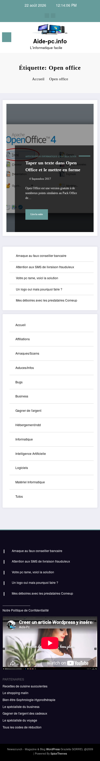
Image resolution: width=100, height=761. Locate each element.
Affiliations (22, 339)
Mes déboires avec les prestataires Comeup (46, 300)
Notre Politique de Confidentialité (26, 610)
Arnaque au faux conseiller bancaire (41, 255)
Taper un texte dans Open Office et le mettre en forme (52, 166)
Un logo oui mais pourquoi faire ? (39, 289)
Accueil (20, 325)
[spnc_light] (93, 38)
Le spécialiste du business (21, 706)
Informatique (49, 156)
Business (21, 396)
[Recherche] (85, 38)
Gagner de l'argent (28, 410)
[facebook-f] (47, 15)
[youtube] (53, 15)
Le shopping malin (15, 692)
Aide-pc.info (50, 41)
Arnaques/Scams (27, 353)
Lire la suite (37, 214)
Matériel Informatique (30, 482)
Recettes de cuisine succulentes (25, 686)
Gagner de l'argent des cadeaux (25, 713)
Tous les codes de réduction (22, 727)
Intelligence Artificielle (30, 453)
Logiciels (63, 156)
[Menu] (6, 37)
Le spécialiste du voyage (20, 720)
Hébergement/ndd (28, 425)
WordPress (53, 749)
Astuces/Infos (33, 156)
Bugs (19, 382)
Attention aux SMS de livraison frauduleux (45, 267)
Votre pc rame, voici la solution (37, 278)
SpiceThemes (59, 753)
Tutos (72, 156)
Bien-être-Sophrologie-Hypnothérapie (29, 699)
